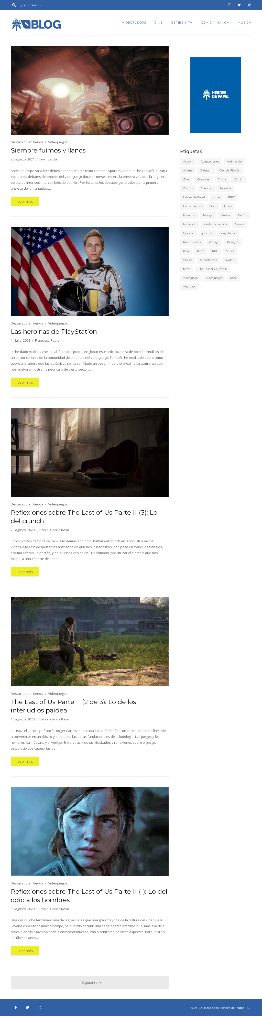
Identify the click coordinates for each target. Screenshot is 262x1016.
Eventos (206, 188)
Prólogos (232, 242)
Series (230, 251)
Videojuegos (134, 22)
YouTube (189, 287)
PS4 (186, 251)
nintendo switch (215, 224)
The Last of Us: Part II (212, 269)
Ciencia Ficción (230, 170)
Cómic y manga (215, 22)
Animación (234, 161)
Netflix (242, 215)
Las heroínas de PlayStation (54, 331)
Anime (187, 170)
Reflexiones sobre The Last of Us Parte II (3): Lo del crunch (84, 517)
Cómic (238, 179)
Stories (187, 260)
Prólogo (214, 242)
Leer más (25, 201)
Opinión (188, 233)
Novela (239, 224)
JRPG (231, 197)
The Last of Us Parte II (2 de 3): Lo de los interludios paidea (73, 706)
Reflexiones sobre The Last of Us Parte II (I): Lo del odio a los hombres (89, 896)
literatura (189, 215)
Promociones (192, 242)
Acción (188, 161)
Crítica (222, 179)
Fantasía (225, 188)
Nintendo (189, 224)
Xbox (233, 278)
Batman (206, 170)
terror (186, 269)
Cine (159, 22)
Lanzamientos (192, 206)
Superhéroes (208, 260)
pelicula (207, 233)
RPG (215, 251)
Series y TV (182, 22)
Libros (228, 206)
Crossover (203, 179)
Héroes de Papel (194, 197)
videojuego (190, 278)
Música (244, 22)
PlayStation (228, 233)
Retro (200, 251)
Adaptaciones (210, 161)
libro (213, 206)
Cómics (188, 188)
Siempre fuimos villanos (48, 150)
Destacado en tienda (27, 142)
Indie (216, 197)
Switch (230, 260)
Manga (208, 215)
